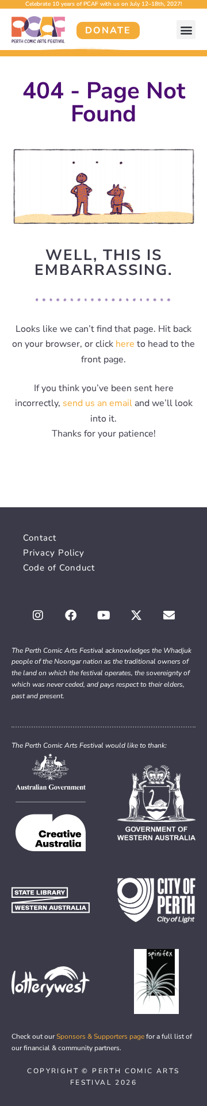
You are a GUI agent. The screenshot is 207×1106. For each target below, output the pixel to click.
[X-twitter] (136, 615)
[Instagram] (37, 615)
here (125, 344)
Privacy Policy (54, 552)
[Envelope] (169, 615)
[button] (186, 29)
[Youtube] (103, 615)
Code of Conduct (59, 567)
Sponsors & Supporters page (100, 1036)
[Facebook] (70, 615)
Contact (39, 538)
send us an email (97, 403)
